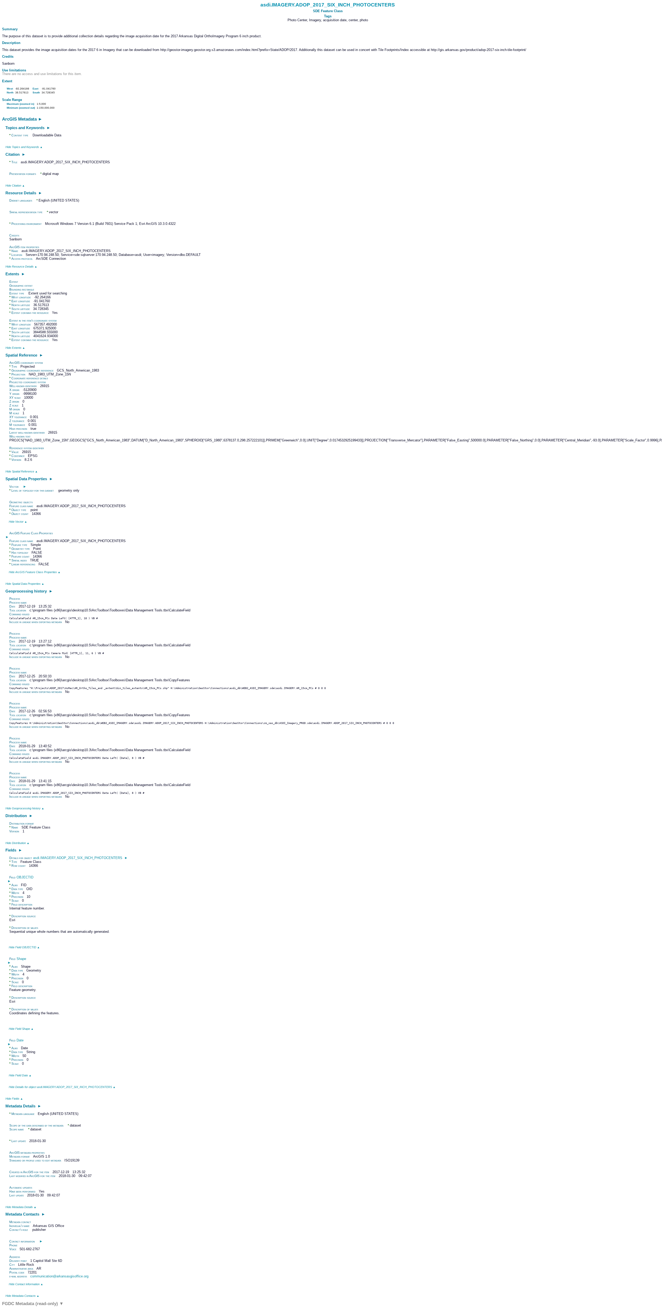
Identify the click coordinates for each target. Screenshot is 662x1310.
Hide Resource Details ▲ (21, 266)
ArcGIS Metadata (22, 119)
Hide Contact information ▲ (26, 1284)
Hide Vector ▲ (18, 521)
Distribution (19, 815)
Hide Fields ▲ (14, 1098)
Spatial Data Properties (29, 479)
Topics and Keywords (27, 127)
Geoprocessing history (29, 591)
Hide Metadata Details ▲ (20, 1207)
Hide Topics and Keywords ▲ (24, 147)
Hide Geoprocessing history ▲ (24, 808)
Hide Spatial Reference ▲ (21, 471)
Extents (15, 274)
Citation (15, 154)
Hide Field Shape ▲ (21, 1028)
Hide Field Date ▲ (20, 1075)
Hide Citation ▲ (15, 185)
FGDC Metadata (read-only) (33, 1303)
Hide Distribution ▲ (17, 843)
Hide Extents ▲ (15, 347)
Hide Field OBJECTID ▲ (24, 947)
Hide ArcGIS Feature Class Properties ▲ (35, 572)
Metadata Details (23, 1106)
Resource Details (23, 193)
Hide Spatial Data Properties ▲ (24, 583)
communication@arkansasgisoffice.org (59, 1276)
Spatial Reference (24, 355)
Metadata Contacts (25, 1214)
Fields (13, 850)
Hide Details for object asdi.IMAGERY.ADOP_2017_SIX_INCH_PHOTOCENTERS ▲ (62, 1087)
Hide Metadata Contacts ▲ (22, 1295)
